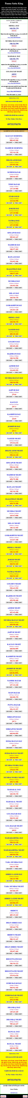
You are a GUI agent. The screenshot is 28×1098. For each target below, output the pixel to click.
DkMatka (3, 1096)
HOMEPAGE (14, 1093)
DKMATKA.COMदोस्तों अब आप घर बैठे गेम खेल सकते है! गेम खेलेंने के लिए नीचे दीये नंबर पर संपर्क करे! (14, 108)
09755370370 (14, 124)
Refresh (14, 30)
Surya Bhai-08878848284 (14, 37)
